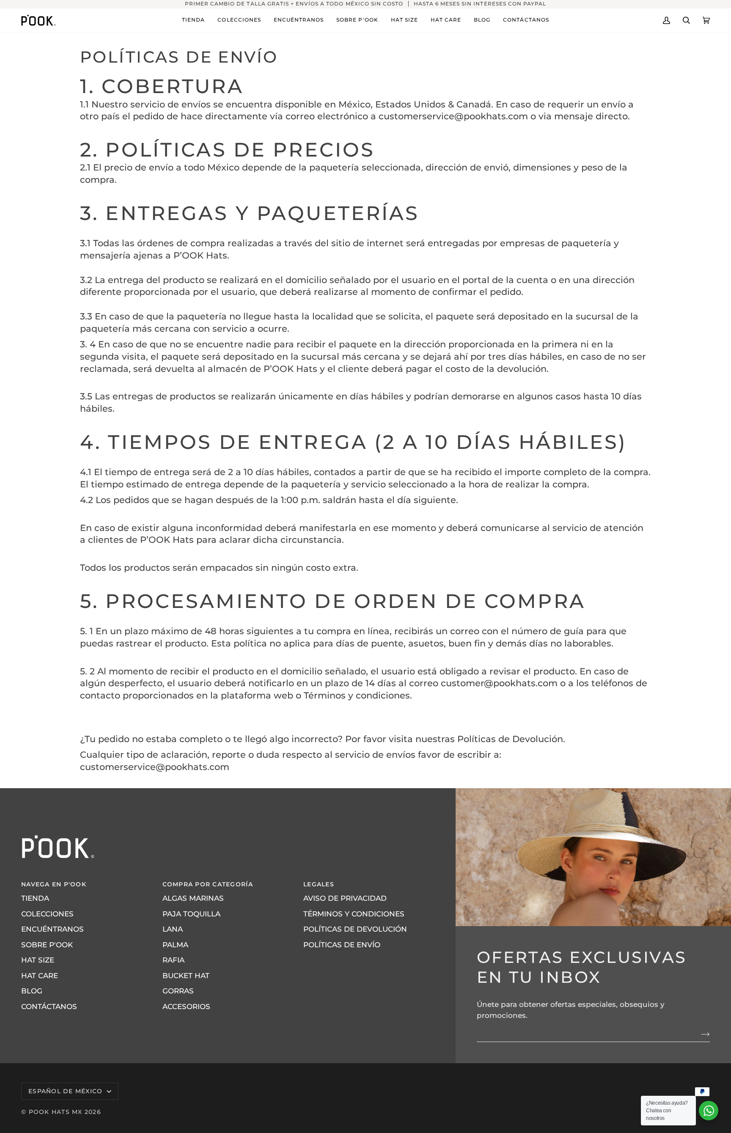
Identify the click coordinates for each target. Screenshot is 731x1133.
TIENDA (35, 898)
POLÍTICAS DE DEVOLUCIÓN (355, 929)
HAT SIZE (37, 960)
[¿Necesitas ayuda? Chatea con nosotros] (708, 1110)
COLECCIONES (47, 914)
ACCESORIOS (186, 1006)
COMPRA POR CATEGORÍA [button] (207, 884)
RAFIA (173, 960)
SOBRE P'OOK (47, 944)
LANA (172, 929)
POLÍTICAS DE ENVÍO (341, 944)
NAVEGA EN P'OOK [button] (53, 884)
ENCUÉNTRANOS (52, 929)
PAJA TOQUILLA (191, 914)
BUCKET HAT (185, 975)
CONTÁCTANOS (49, 1006)
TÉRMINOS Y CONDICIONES (353, 914)
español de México (66, 1091)
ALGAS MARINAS (193, 898)
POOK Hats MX (55, 1112)
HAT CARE (39, 975)
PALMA (175, 944)
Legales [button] (318, 884)
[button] (193, 20)
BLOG (31, 991)
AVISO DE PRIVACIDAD (345, 898)
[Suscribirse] (698, 1034)
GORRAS (178, 991)
